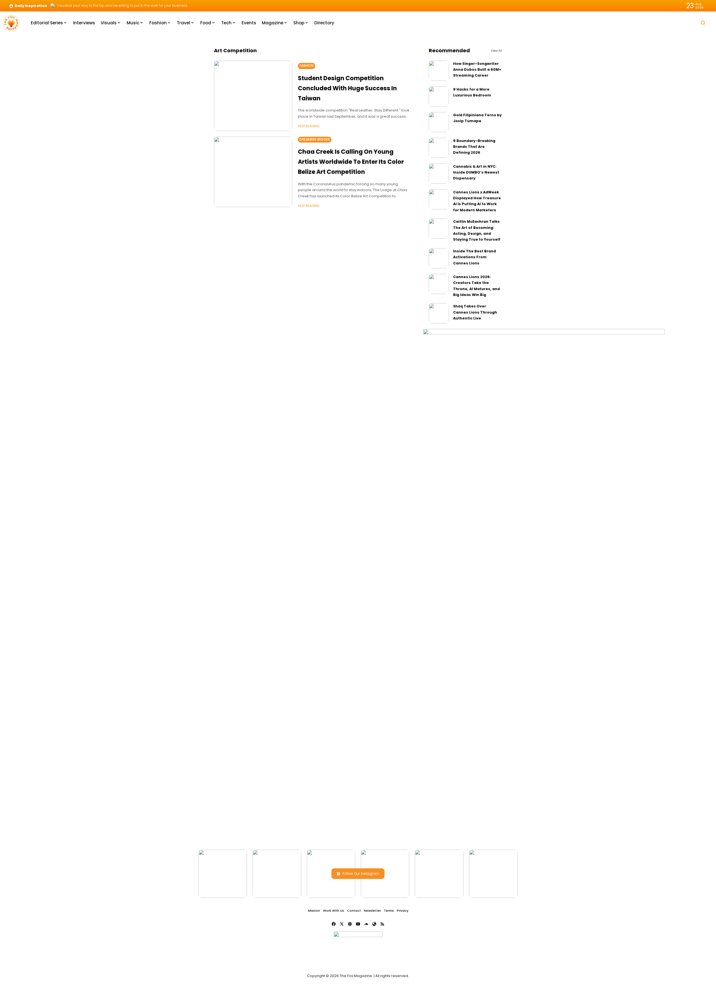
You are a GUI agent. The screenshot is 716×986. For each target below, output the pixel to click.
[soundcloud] (366, 924)
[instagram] (350, 924)
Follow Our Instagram (361, 873)
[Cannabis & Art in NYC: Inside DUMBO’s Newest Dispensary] (439, 173)
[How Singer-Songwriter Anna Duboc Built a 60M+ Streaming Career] (439, 71)
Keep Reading (308, 126)
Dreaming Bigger (315, 139)
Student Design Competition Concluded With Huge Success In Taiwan (347, 88)
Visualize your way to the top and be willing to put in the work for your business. (122, 5)
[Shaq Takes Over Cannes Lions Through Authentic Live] (439, 313)
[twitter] (342, 924)
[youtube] (358, 924)
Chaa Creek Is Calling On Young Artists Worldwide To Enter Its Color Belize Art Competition (351, 162)
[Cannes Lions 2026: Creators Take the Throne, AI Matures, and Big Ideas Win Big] (439, 284)
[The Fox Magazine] (11, 22)
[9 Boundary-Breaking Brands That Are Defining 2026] (439, 148)
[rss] (382, 924)
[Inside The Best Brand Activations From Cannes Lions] (439, 258)
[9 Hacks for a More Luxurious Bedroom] (439, 96)
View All (496, 51)
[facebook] (334, 924)
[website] (374, 924)
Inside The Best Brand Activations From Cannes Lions (474, 257)
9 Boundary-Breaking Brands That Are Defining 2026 (474, 146)
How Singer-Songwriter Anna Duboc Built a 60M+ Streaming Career (477, 69)
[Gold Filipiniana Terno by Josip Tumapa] (439, 122)
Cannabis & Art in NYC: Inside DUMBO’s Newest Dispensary (476, 172)
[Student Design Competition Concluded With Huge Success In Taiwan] (253, 96)
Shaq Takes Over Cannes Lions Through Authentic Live (475, 312)
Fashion (307, 65)
